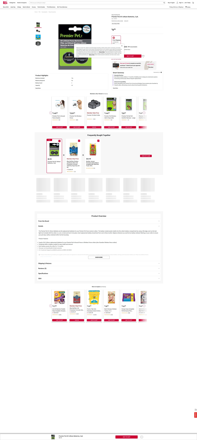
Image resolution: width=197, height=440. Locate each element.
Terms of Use (91, 54)
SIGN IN (94, 127)
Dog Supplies (44, 12)
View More (115, 88)
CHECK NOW (150, 64)
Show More (99, 257)
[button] (133, 47)
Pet (39, 12)
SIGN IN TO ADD (146, 156)
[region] (99, 51)
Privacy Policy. (102, 52)
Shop (116, 14)
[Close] (122, 46)
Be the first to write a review (117, 20)
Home (36, 12)
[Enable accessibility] (195, 409)
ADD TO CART (130, 56)
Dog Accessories (52, 12)
